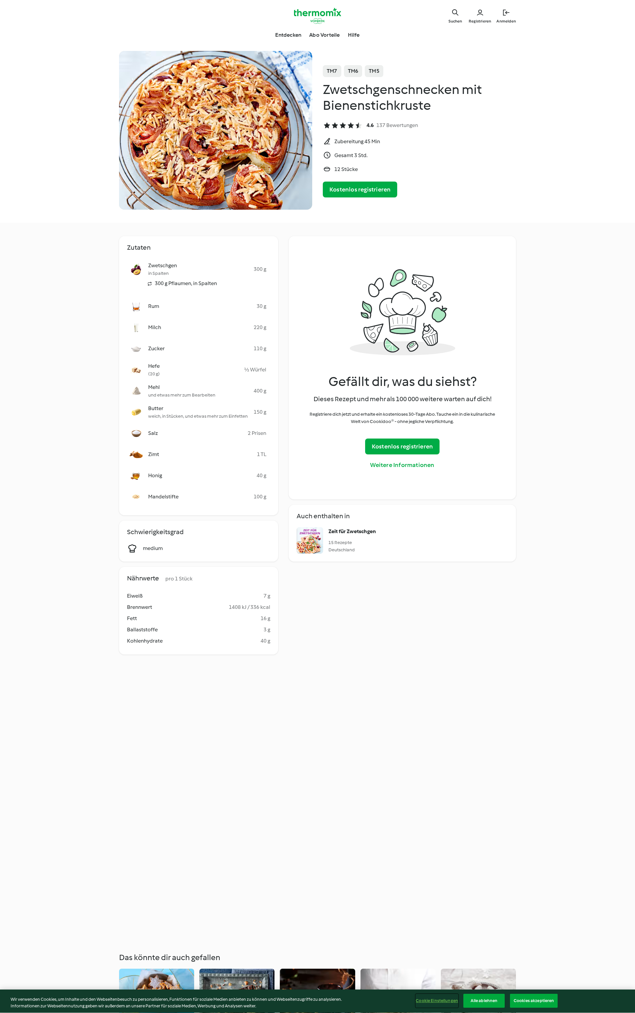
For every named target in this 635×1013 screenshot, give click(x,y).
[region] (317, 1001)
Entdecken (288, 35)
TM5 (374, 71)
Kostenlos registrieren (360, 189)
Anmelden (506, 21)
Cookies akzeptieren (534, 1000)
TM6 (353, 71)
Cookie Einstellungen (437, 1000)
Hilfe (354, 35)
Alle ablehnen (484, 1000)
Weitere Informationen (402, 465)
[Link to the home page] (317, 16)
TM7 (332, 71)
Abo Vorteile (324, 35)
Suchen (455, 21)
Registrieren (480, 21)
